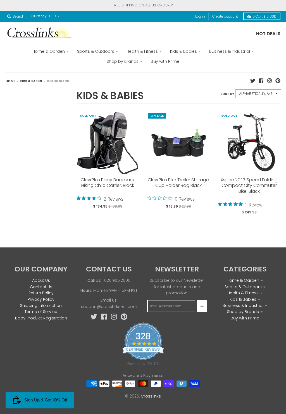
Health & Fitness (243, 293)
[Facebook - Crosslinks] (261, 80)
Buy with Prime (245, 318)
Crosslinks (151, 396)
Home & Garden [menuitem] (48, 51)
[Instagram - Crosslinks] (269, 80)
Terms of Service (41, 311)
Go (202, 306)
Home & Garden (243, 280)
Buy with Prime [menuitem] (165, 61)
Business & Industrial (243, 305)
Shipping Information (41, 305)
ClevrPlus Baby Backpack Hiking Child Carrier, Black (108, 183)
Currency (39, 16)
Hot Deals (268, 33)
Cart (264, 16)
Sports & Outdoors (243, 287)
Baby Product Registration (41, 318)
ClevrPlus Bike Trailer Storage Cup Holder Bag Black (178, 183)
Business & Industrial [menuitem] (229, 51)
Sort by (227, 94)
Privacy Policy (41, 299)
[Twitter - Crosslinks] (252, 80)
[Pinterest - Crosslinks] (277, 80)
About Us (41, 280)
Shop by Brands (243, 311)
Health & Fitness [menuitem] (142, 51)
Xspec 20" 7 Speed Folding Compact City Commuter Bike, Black (249, 186)
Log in (200, 16)
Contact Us (41, 287)
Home (10, 81)
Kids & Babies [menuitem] (183, 51)
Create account (225, 16)
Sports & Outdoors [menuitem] (95, 51)
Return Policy (41, 293)
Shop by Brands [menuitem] (123, 61)
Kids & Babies (31, 81)
